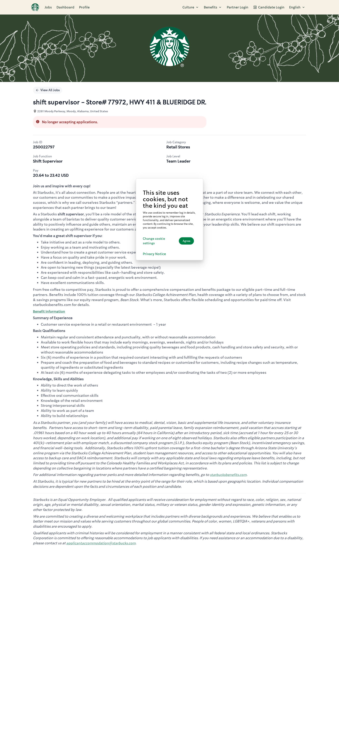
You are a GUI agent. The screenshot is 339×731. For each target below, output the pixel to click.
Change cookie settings (154, 240)
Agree (186, 241)
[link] (35, 7)
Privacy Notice (154, 254)
